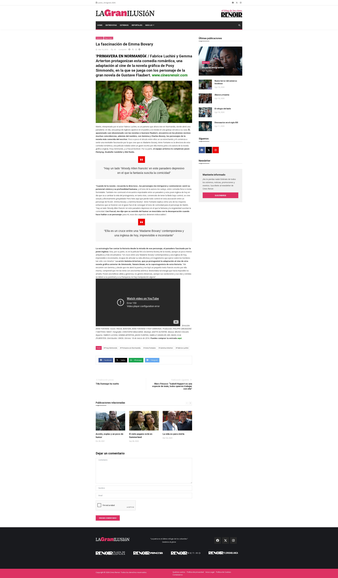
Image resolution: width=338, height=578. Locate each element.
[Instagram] (215, 150)
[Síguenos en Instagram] (240, 2)
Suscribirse (220, 195)
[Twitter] (209, 150)
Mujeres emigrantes (213, 67)
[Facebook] (202, 150)
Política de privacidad (195, 572)
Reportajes (137, 25)
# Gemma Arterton (166, 348)
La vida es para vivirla (173, 434)
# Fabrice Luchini (182, 348)
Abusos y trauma (222, 95)
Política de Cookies (223, 572)
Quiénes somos (179, 572)
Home (99, 25)
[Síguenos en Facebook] (233, 2)
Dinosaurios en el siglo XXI (226, 122)
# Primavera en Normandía (130, 348)
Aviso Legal (209, 572)
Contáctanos (178, 575)
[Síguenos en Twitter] (237, 2)
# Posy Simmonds (110, 348)
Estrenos (124, 25)
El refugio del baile (223, 109)
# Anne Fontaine (150, 348)
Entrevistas (111, 25)
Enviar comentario (107, 518)
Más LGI (149, 25)
